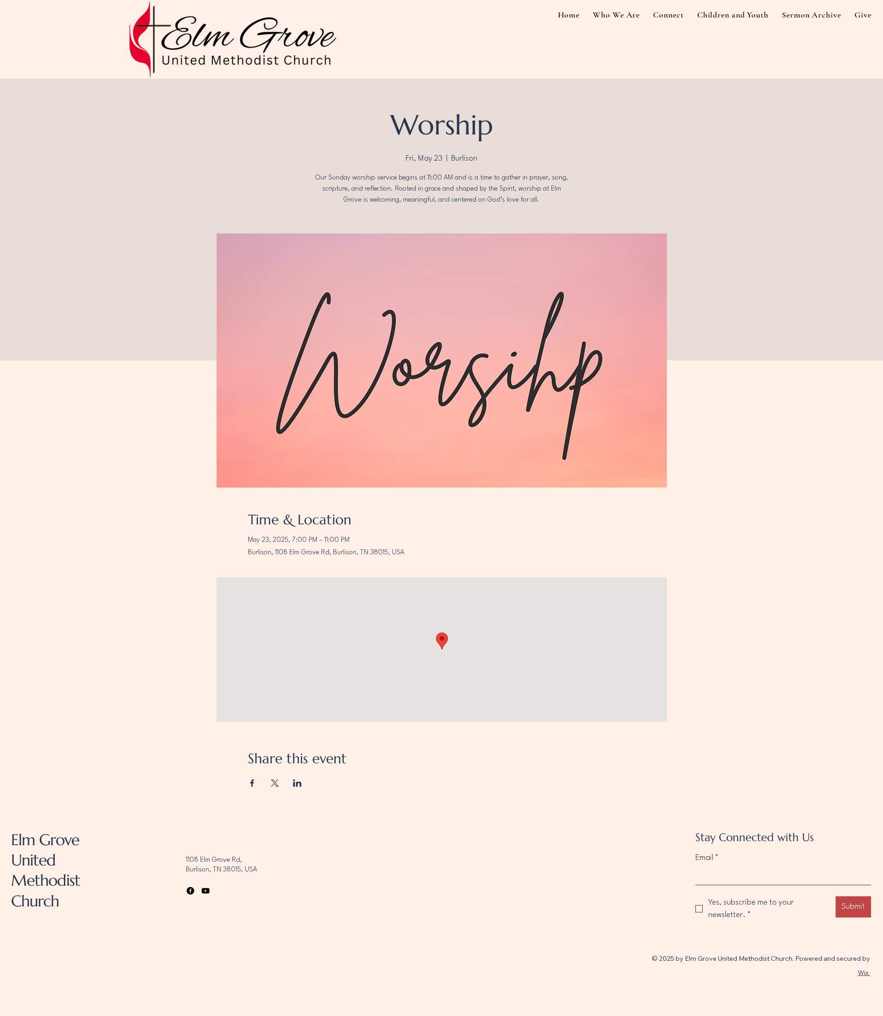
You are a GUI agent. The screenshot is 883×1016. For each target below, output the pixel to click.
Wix (863, 973)
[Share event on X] (274, 783)
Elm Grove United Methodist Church (45, 870)
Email (707, 858)
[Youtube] (205, 890)
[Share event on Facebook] (252, 783)
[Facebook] (190, 890)
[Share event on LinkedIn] (297, 783)
